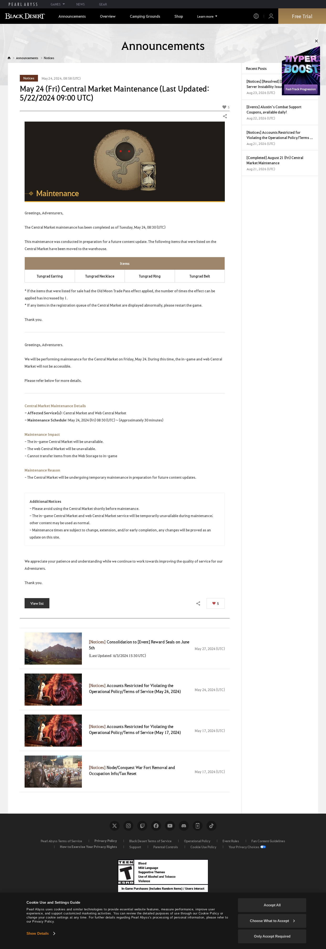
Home (9, 57)
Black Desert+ (198, 826)
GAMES (56, 4)
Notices (49, 57)
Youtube (170, 826)
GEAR (103, 4)
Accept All (272, 905)
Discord (184, 826)
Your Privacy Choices (244, 847)
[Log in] (271, 16)
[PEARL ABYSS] (23, 4)
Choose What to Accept (269, 921)
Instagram (128, 826)
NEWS (80, 4)
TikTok (211, 826)
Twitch (142, 826)
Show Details (37, 933)
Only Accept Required (272, 936)
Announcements (27, 57)
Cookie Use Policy (203, 847)
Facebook (156, 826)
